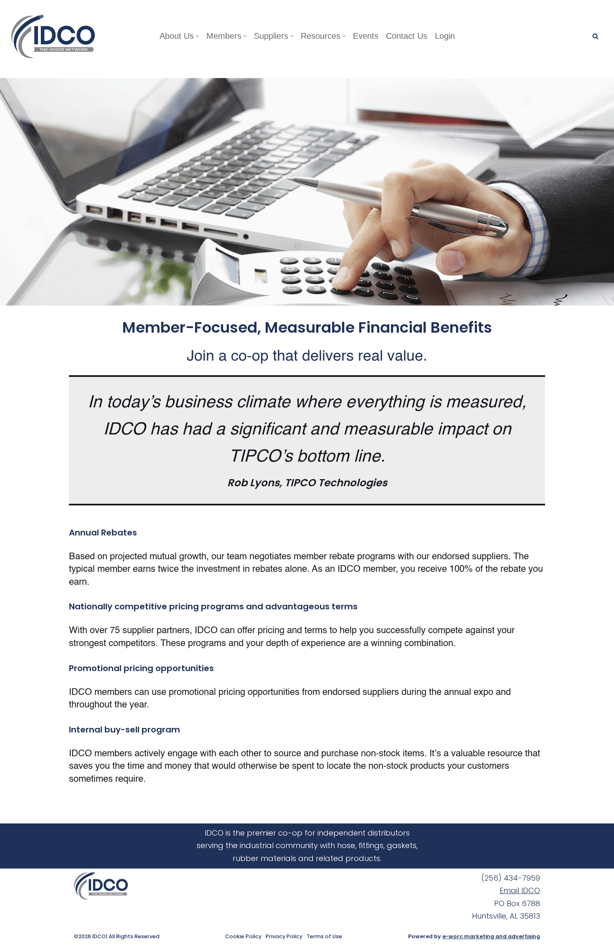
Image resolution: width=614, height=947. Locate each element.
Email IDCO (520, 890)
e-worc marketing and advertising (491, 936)
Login (445, 35)
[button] (197, 36)
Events (365, 35)
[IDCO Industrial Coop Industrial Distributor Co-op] (55, 36)
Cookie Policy (243, 936)
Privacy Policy (284, 936)
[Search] (595, 36)
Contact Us (406, 35)
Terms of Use (324, 936)
